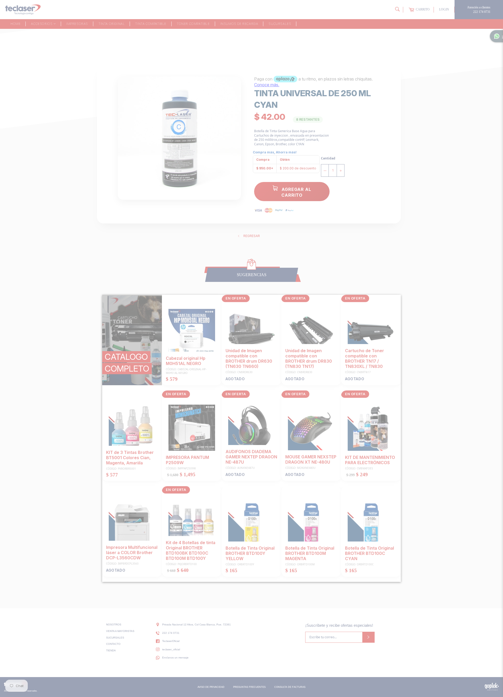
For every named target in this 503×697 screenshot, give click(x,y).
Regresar (251, 236)
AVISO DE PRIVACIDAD (211, 687)
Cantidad (328, 158)
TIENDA (111, 650)
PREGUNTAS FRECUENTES (249, 687)
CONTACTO (113, 643)
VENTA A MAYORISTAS (120, 631)
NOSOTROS (113, 624)
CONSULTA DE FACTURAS (289, 687)
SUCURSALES (115, 637)
